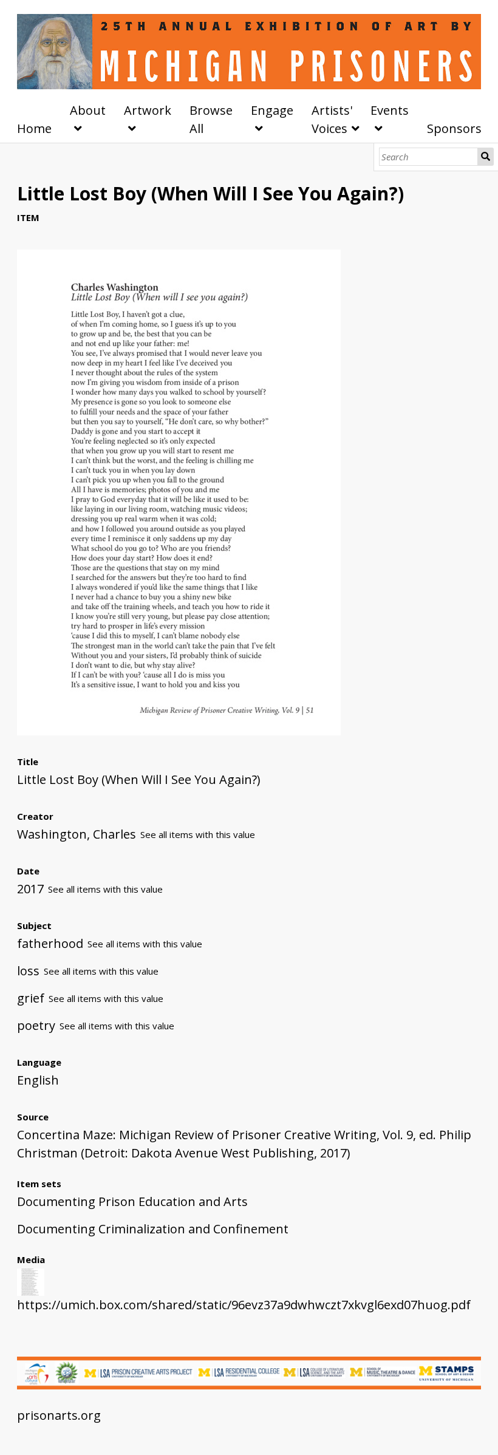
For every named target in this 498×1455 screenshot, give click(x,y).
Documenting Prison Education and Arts (132, 1201)
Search (486, 157)
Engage (272, 110)
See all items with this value (197, 834)
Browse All (211, 119)
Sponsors (454, 128)
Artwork (147, 110)
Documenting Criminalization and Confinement (152, 1229)
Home (34, 128)
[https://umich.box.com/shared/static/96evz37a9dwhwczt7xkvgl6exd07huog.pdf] (179, 731)
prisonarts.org (59, 1415)
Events (389, 110)
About (88, 110)
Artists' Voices (332, 119)
